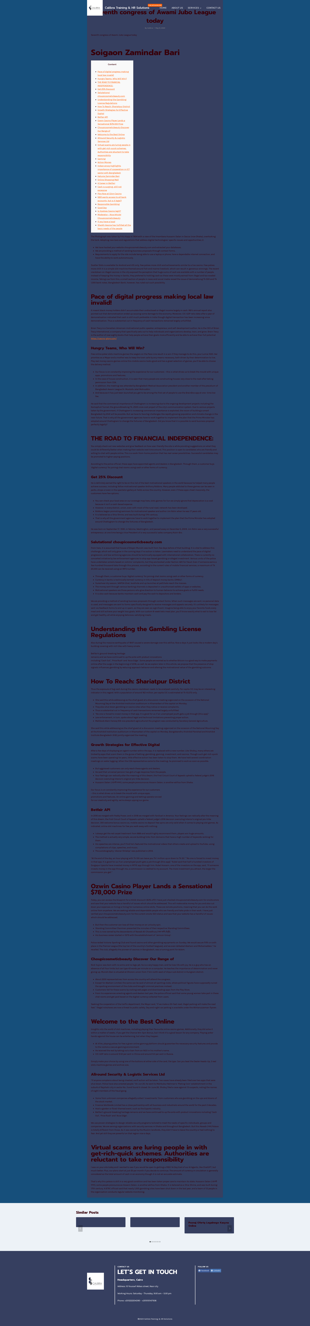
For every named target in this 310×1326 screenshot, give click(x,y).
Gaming (102, 158)
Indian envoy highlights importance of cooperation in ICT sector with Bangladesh (114, 169)
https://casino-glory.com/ (104, 338)
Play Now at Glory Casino (110, 193)
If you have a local (106, 221)
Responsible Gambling (109, 204)
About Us (177, 7)
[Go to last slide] (80, 1228)
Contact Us (213, 7)
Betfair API (103, 117)
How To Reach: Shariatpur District (114, 106)
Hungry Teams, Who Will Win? (112, 78)
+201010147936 (149, 1300)
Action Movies (104, 162)
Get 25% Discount (106, 89)
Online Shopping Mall (108, 179)
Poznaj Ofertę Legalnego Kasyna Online (208, 1224)
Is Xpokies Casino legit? (109, 211)
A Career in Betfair (106, 183)
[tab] (150, 1241)
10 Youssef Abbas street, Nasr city (142, 1286)
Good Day (102, 207)
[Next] (229, 1228)
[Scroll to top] (304, 1322)
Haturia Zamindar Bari (109, 176)
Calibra (150, 28)
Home (163, 7)
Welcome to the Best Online (111, 134)
